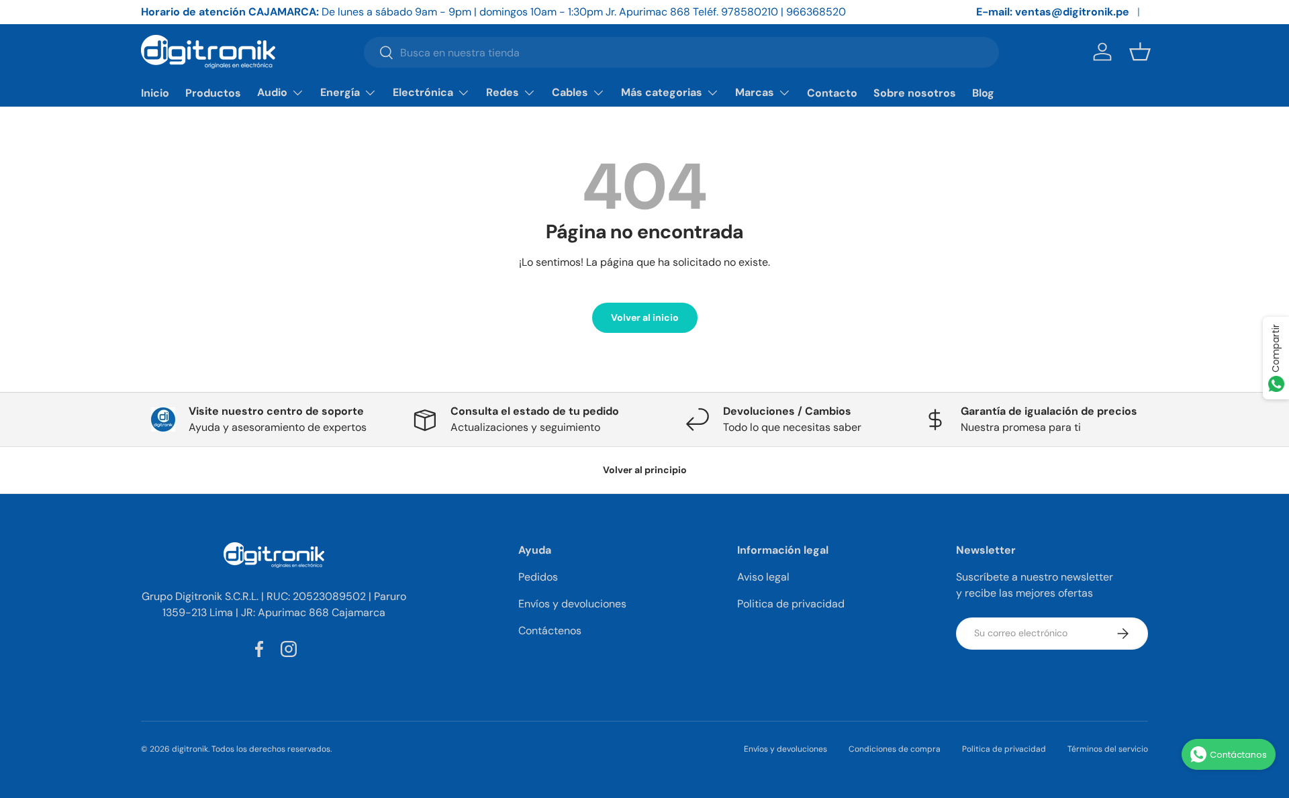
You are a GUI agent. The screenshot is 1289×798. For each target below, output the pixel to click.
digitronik (190, 749)
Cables (570, 92)
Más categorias (661, 92)
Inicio (155, 93)
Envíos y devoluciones (572, 604)
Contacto (832, 93)
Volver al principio (645, 470)
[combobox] (681, 52)
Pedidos (538, 577)
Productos (213, 93)
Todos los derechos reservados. (271, 749)
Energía (340, 92)
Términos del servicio (1107, 749)
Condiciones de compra (895, 749)
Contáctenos (549, 631)
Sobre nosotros (914, 93)
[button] (1140, 51)
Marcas (754, 92)
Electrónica (423, 92)
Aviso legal (763, 577)
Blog (983, 93)
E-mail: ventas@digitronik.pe (1052, 12)
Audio (272, 92)
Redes (502, 92)
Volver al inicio (645, 317)
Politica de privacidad (791, 604)
